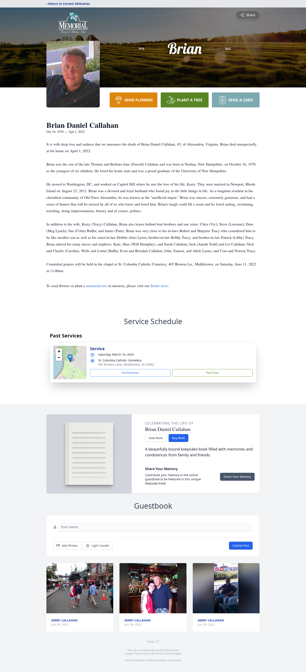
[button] (70, 358)
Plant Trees (212, 373)
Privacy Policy (141, 653)
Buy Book (178, 438)
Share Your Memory (237, 477)
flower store (159, 285)
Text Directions (130, 373)
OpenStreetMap (157, 660)
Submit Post (241, 546)
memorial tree (96, 285)
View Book (156, 438)
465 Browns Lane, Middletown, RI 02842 (126, 364)
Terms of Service (164, 653)
